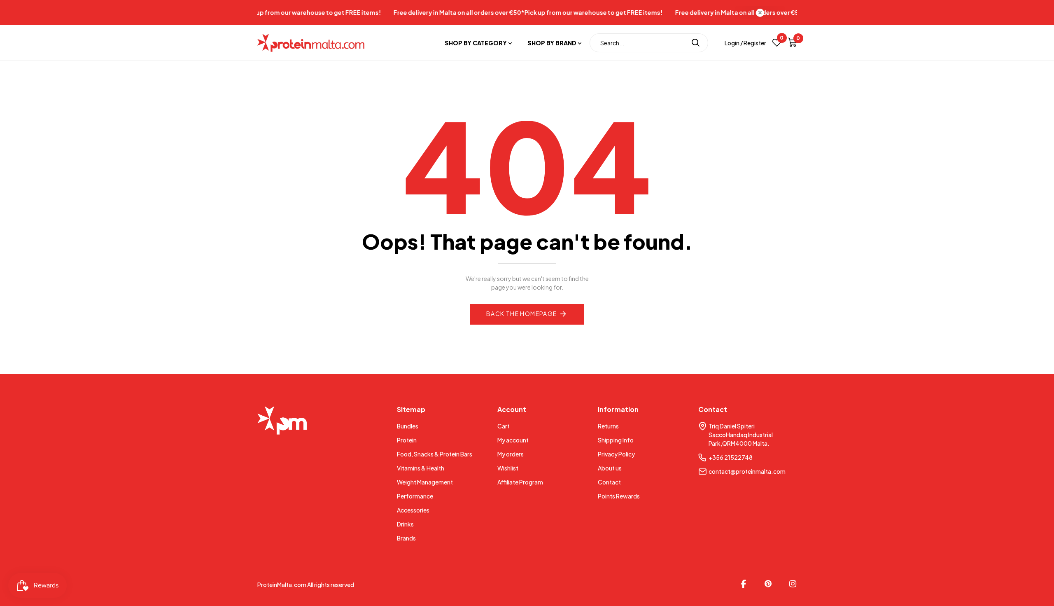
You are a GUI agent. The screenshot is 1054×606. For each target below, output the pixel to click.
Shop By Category (476, 43)
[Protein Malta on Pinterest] (768, 583)
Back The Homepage (521, 313)
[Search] (695, 43)
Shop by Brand (551, 43)
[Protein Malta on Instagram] (793, 583)
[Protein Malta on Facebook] (743, 583)
